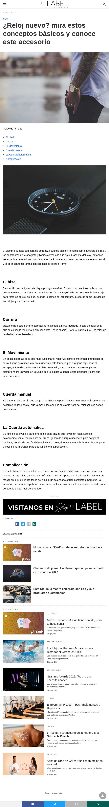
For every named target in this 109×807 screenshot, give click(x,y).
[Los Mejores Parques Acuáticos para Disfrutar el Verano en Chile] (23, 651)
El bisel (10, 137)
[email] (76, 804)
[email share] (29, 524)
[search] (104, 4)
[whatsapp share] (34, 524)
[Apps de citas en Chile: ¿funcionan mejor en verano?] (23, 764)
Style (14, 12)
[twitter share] (23, 524)
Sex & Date (52, 754)
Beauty (50, 726)
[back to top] (102, 795)
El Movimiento (14, 146)
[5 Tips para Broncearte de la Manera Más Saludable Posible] (23, 735)
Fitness (51, 698)
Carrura (10, 141)
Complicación (13, 159)
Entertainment (54, 642)
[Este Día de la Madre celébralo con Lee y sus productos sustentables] (17, 594)
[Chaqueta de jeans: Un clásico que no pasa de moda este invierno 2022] (17, 573)
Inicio (5, 12)
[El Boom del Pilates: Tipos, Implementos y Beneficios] (23, 707)
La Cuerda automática (18, 154)
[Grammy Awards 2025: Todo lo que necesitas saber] (23, 679)
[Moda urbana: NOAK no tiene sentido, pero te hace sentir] (17, 552)
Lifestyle (52, 613)
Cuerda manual (14, 150)
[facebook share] (17, 524)
